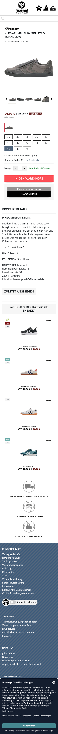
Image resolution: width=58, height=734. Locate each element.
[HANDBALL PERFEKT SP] (29, 375)
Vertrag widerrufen (11, 554)
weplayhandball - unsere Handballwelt (21, 664)
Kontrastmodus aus (26, 602)
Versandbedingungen (12, 565)
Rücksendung (9, 572)
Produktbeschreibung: (16, 217)
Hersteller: (9, 265)
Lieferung (6, 568)
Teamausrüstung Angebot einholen (19, 621)
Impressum (8, 586)
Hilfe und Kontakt (10, 557)
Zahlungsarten (9, 561)
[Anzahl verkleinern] (15, 168)
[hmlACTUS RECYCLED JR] (29, 335)
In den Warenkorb (29, 178)
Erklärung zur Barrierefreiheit (16, 589)
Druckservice (8, 628)
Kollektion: (9, 259)
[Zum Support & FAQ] (39, 7)
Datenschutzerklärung (13, 582)
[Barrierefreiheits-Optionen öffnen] (6, 602)
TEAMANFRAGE (29, 194)
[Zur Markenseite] (11, 29)
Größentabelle (32, 160)
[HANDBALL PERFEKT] (29, 415)
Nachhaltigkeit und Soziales (16, 660)
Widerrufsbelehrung (12, 579)
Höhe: (6, 253)
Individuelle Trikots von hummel (18, 632)
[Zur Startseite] (22, 8)
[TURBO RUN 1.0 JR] (29, 455)
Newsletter (7, 657)
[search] (29, 18)
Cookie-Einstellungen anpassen (18, 593)
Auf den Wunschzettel (30, 189)
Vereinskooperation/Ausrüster (17, 625)
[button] (6, 8)
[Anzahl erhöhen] (24, 168)
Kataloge (6, 636)
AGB (4, 575)
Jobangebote (8, 653)
